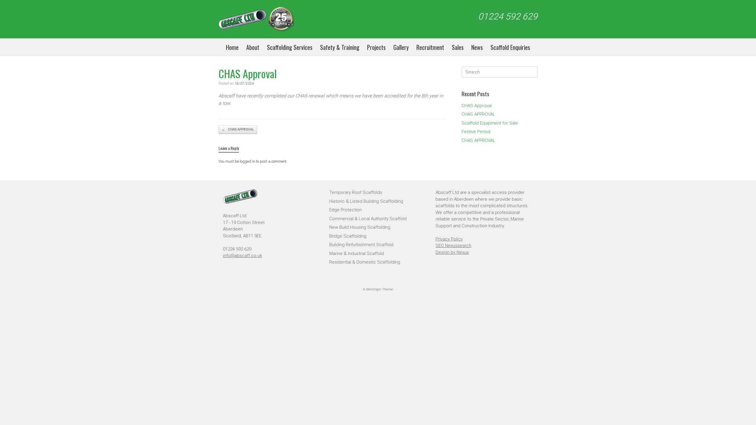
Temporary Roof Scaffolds (355, 192)
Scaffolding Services (289, 47)
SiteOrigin (373, 289)
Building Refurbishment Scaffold (361, 244)
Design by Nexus (452, 252)
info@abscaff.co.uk (242, 255)
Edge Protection (345, 209)
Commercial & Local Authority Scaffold (368, 218)
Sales (458, 47)
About (252, 47)
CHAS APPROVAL (238, 129)
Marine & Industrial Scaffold (356, 253)
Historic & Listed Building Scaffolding (366, 201)
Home (232, 47)
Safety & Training (339, 47)
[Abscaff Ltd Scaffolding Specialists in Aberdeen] (257, 19)
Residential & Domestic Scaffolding (364, 262)
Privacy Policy (449, 239)
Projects (376, 47)
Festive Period (476, 131)
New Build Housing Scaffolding (359, 227)
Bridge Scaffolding (347, 236)
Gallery (401, 47)
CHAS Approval (477, 105)
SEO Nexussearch (453, 245)
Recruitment (430, 47)
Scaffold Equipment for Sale (490, 123)
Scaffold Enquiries (510, 47)
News (477, 47)
